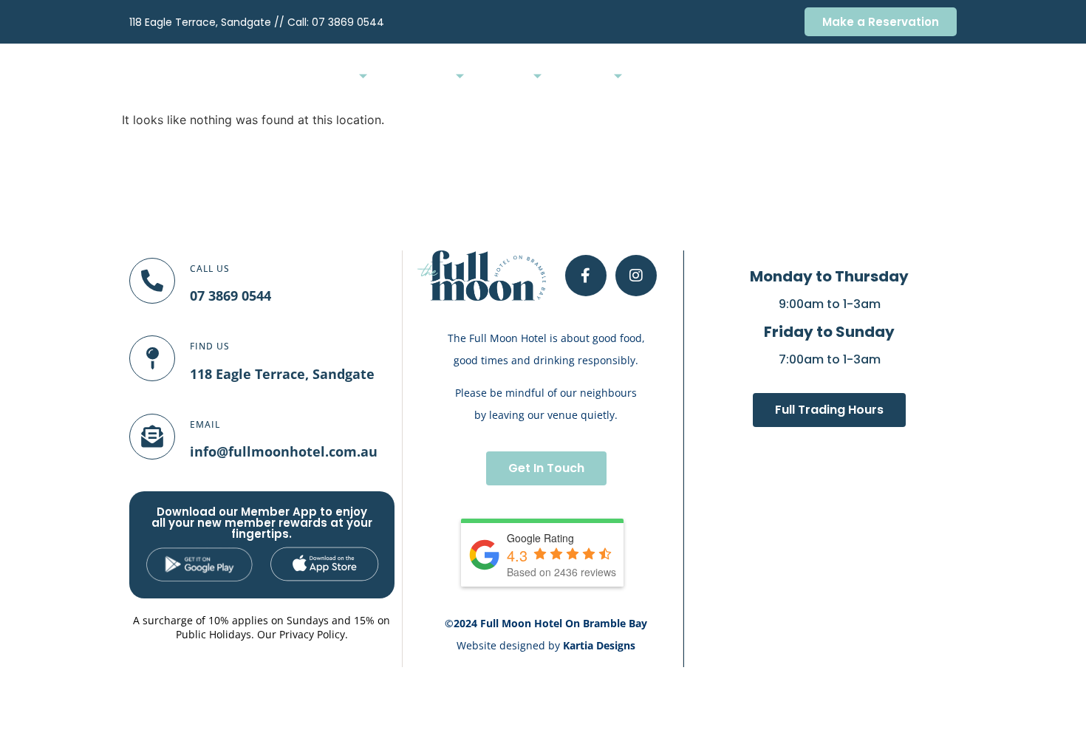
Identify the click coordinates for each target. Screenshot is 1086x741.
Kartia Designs (599, 645)
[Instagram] (636, 275)
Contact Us (928, 77)
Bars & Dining (416, 77)
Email (205, 424)
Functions (504, 77)
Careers (863, 77)
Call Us (210, 268)
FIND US (210, 346)
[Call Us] (152, 281)
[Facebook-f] (586, 275)
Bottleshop (722, 77)
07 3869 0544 (348, 22)
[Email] (152, 437)
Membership (796, 77)
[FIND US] (152, 358)
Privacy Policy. (313, 634)
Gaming (658, 77)
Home (339, 77)
